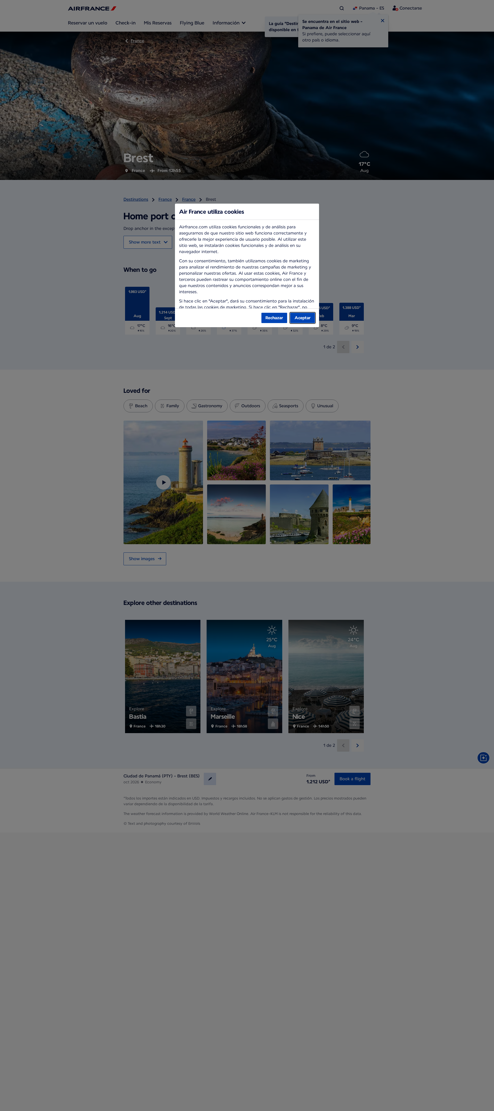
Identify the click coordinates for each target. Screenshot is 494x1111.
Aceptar (303, 317)
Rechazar (274, 317)
